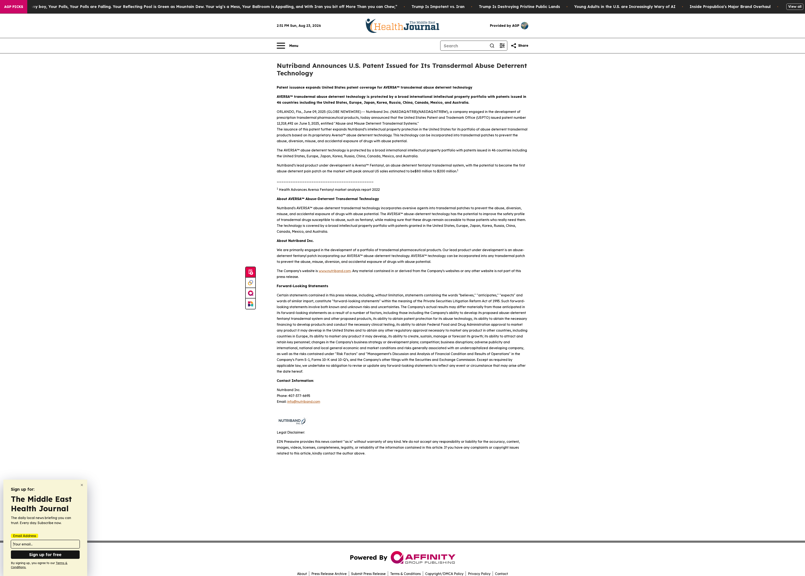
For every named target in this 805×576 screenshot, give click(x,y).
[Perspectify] (250, 283)
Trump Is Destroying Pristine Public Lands (519, 6)
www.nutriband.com (335, 271)
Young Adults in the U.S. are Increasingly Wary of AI (624, 6)
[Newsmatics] (250, 303)
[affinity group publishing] (250, 293)
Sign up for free (45, 554)
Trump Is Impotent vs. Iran (438, 6)
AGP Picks (13, 7)
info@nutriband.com (303, 401)
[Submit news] (250, 272)
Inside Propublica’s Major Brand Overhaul (730, 6)
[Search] (492, 45)
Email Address (24, 536)
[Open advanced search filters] (502, 45)
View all (794, 6)
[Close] (82, 485)
